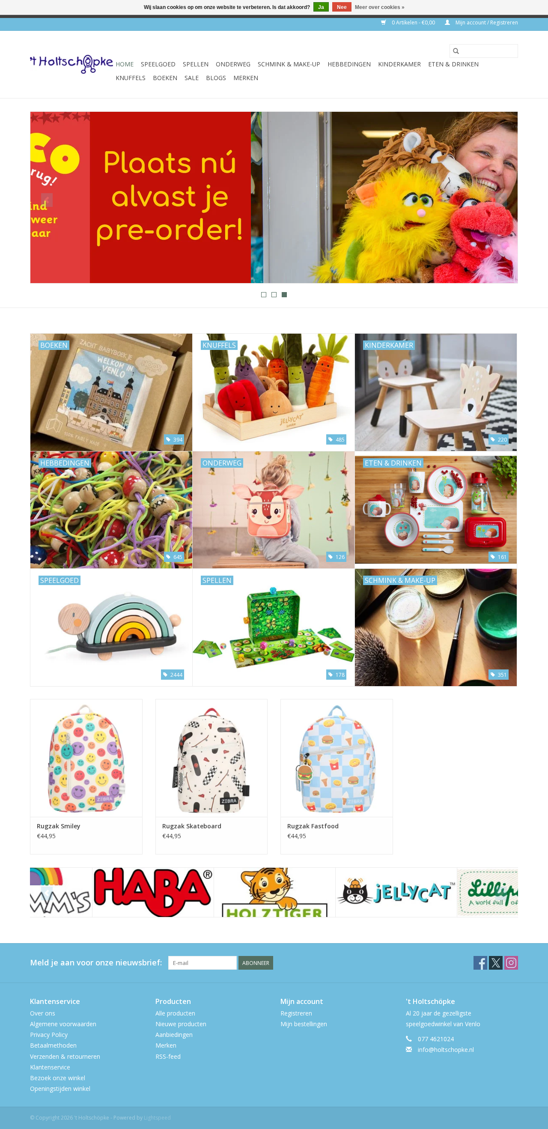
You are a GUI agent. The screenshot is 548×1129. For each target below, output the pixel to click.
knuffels (131, 78)
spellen (195, 64)
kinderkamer (399, 64)
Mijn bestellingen (303, 1024)
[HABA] (91, 892)
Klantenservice (50, 1067)
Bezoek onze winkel (57, 1078)
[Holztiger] (212, 892)
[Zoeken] (456, 51)
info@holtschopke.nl (446, 1049)
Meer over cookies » (380, 7)
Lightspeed (157, 1117)
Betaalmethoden (53, 1045)
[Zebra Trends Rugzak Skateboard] (211, 758)
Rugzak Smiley (58, 826)
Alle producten (175, 1013)
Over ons (42, 1013)
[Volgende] (501, 200)
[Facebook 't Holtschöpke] (480, 963)
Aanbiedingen (174, 1034)
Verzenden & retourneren (65, 1056)
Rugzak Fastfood (313, 826)
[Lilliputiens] (455, 892)
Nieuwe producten (180, 1024)
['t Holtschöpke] (71, 64)
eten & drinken (453, 64)
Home (125, 64)
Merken (245, 78)
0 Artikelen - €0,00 (413, 22)
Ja (321, 7)
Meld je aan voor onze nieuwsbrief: (96, 962)
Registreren (296, 1013)
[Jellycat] (334, 892)
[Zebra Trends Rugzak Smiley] (86, 758)
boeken (165, 78)
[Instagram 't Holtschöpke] (511, 963)
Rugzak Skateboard (191, 826)
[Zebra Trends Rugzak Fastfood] (336, 758)
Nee (342, 7)
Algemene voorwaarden (63, 1024)
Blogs (216, 78)
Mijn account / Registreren (486, 22)
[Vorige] (47, 200)
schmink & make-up (289, 64)
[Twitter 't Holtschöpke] (496, 963)
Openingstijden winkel (60, 1088)
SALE (192, 78)
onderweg (233, 64)
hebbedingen (349, 64)
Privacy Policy (49, 1034)
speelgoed (158, 64)
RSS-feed (168, 1056)
